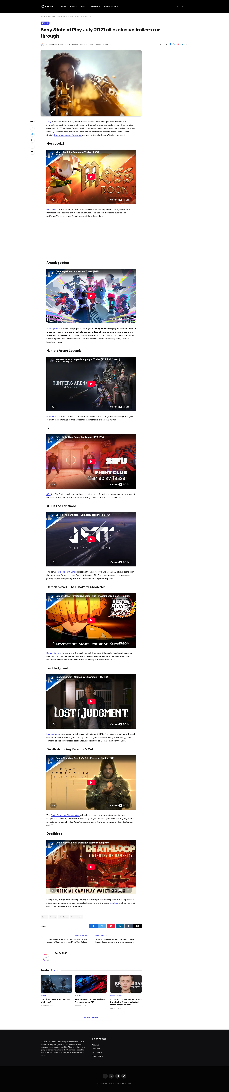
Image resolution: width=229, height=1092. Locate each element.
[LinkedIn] (32, 140)
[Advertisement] (91, 239)
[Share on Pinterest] (178, 44)
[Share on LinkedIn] (182, 44)
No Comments (96, 44)
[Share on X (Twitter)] (174, 44)
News (72, 6)
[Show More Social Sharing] (186, 44)
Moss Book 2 (52, 209)
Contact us (96, 1049)
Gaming (45, 23)
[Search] (187, 6)
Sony (48, 121)
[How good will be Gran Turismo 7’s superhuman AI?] (91, 984)
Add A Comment (91, 1017)
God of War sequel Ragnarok (68, 135)
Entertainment (110, 6)
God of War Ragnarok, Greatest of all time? (55, 1000)
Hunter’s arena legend (56, 416)
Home (63, 6)
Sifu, (48, 494)
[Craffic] (48, 7)
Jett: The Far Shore (65, 572)
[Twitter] (32, 133)
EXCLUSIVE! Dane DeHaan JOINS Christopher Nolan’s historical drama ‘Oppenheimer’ (126, 1002)
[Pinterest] (32, 146)
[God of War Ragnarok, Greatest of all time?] (56, 984)
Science (94, 6)
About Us (95, 1045)
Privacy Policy (97, 1056)
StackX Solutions (125, 1084)
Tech (83, 6)
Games (44, 917)
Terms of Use (97, 1052)
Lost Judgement (54, 734)
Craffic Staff (52, 44)
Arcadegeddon (53, 328)
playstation (63, 917)
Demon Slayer (53, 653)
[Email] (32, 152)
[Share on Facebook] (170, 44)
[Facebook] (32, 127)
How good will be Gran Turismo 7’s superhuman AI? (90, 1000)
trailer (79, 917)
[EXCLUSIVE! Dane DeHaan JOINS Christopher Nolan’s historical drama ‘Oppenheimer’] (126, 984)
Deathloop (115, 903)
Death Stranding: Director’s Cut (65, 815)
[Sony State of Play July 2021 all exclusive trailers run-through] (91, 83)
